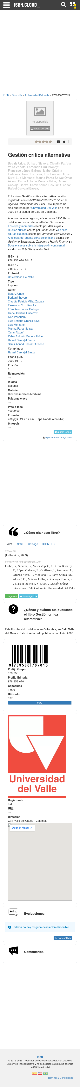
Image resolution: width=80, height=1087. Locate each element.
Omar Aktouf (15, 332)
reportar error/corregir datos (58, 437)
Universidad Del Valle (44, 208)
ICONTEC (48, 544)
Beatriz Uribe (16, 293)
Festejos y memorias (21, 226)
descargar (27, 596)
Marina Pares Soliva (20, 328)
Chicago (33, 544)
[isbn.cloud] (27, 5)
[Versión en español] (34, 1074)
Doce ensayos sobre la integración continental (36, 245)
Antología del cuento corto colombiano (31, 237)
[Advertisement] (40, 53)
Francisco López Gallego (23, 309)
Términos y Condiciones (60, 1077)
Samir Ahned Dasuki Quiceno (26, 344)
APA (9, 544)
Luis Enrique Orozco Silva (24, 321)
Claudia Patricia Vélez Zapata (26, 301)
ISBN (6, 95)
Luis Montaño (16, 324)
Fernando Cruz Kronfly (22, 305)
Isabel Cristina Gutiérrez (23, 313)
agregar (12, 596)
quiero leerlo (64, 431)
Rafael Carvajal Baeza (21, 340)
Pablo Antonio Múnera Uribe (25, 336)
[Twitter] (64, 141)
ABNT (20, 544)
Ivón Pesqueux (17, 317)
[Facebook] (58, 141)
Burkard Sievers (18, 297)
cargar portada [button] (41, 128)
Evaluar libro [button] (64, 938)
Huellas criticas (17, 230)
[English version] (40, 1074)
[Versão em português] (45, 1074)
